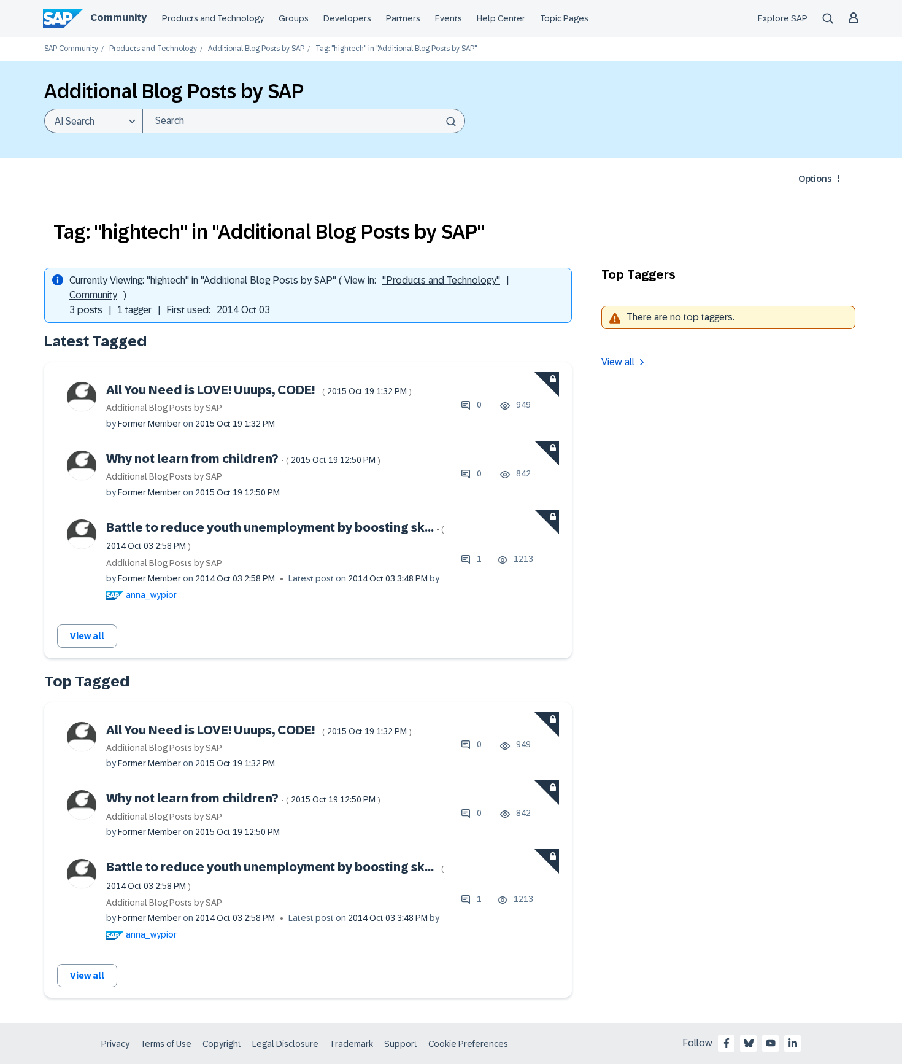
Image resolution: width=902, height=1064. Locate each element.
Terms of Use (166, 1044)
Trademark (351, 1044)
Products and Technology (213, 18)
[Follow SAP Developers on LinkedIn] (793, 1043)
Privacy (115, 1044)
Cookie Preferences (468, 1044)
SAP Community (71, 49)
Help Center (501, 18)
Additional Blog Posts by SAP (256, 49)
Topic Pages (564, 18)
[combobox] (303, 121)
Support (400, 1044)
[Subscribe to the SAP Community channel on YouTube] (771, 1043)
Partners (403, 18)
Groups (294, 18)
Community (118, 17)
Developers (347, 18)
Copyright (221, 1044)
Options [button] (814, 179)
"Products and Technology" (441, 280)
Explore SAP (783, 18)
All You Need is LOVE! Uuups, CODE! (259, 390)
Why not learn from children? (243, 458)
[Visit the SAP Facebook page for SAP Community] (726, 1043)
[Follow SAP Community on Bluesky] (749, 1043)
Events (448, 18)
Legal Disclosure (285, 1044)
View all (87, 636)
